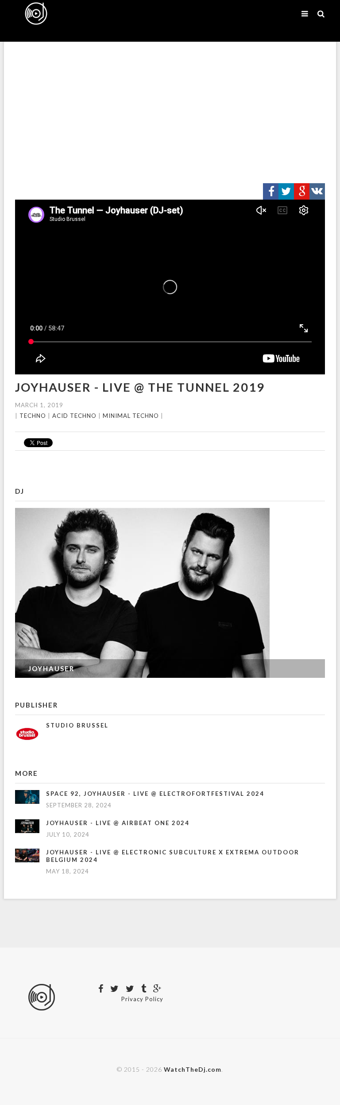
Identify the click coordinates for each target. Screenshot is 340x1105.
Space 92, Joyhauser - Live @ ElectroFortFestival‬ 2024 (155, 793)
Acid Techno (74, 415)
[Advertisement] (170, 113)
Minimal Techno (131, 415)
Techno (32, 415)
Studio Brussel (77, 725)
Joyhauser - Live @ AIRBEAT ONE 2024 (117, 822)
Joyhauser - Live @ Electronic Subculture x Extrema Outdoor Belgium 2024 (172, 856)
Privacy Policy (142, 999)
